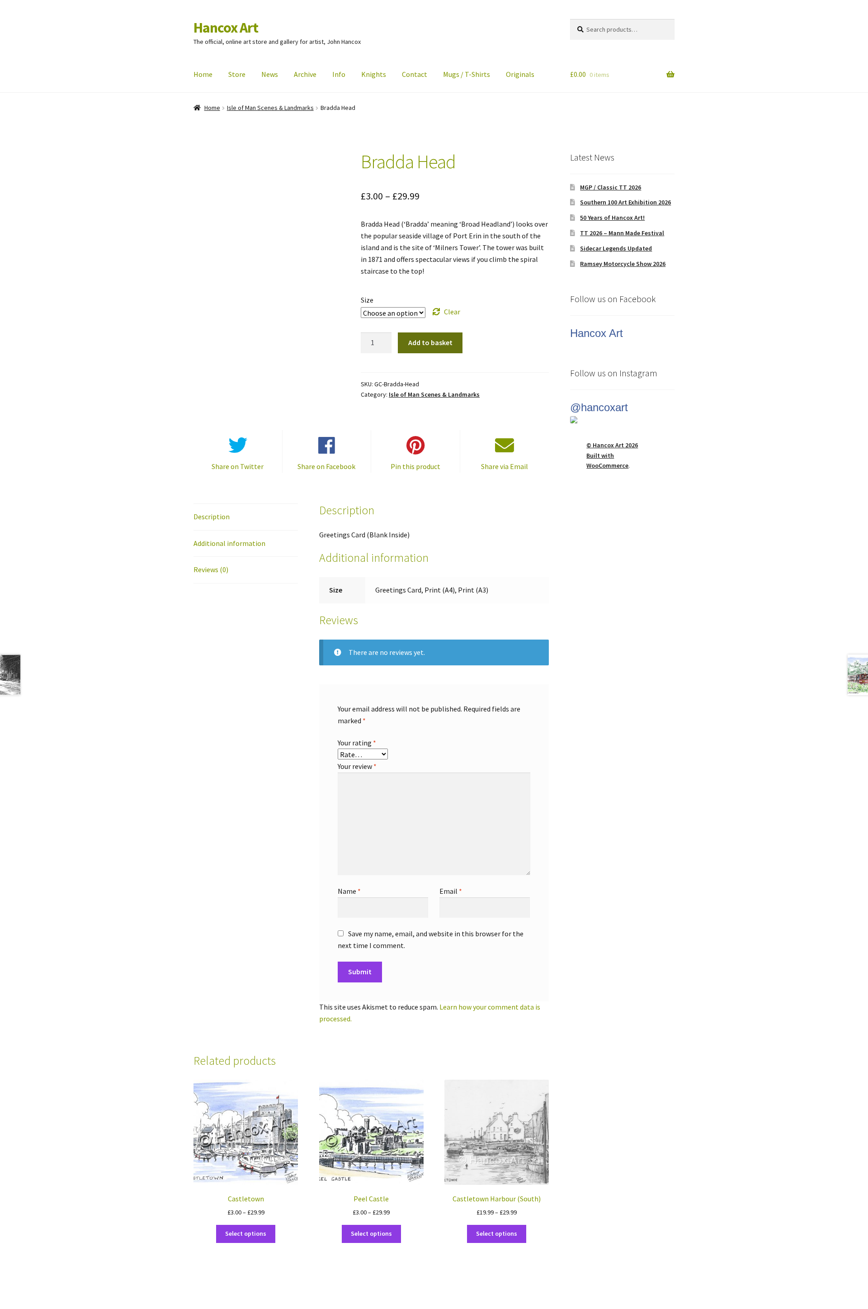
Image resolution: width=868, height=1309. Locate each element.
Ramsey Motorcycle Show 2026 (622, 264)
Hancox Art (225, 28)
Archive (305, 74)
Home (202, 74)
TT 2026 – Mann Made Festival (622, 233)
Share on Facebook (326, 466)
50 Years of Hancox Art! (612, 217)
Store (236, 74)
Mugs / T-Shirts (466, 74)
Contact (414, 74)
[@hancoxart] (622, 419)
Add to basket (430, 342)
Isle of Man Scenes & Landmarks (270, 108)
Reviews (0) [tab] (210, 569)
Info (338, 74)
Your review (357, 766)
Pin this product (415, 466)
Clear (452, 311)
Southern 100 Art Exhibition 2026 (625, 202)
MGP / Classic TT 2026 (610, 187)
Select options (245, 1233)
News (269, 74)
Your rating (357, 742)
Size (367, 299)
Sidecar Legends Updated (616, 248)
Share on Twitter (238, 466)
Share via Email (504, 466)
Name (349, 891)
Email (450, 891)
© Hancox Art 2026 (612, 445)
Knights (373, 74)
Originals (520, 74)
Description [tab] (211, 516)
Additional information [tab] (229, 543)
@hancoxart (599, 407)
